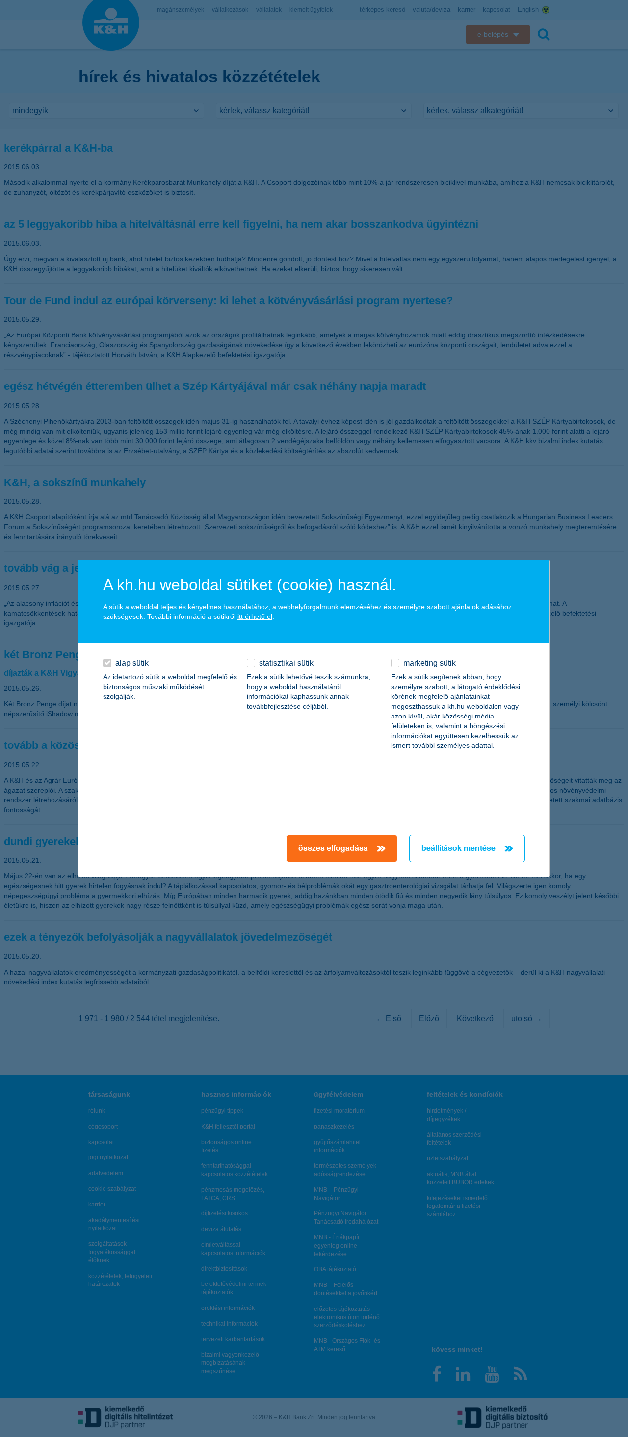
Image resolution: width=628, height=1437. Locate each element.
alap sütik (132, 663)
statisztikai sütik (286, 663)
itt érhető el (254, 616)
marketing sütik (429, 663)
